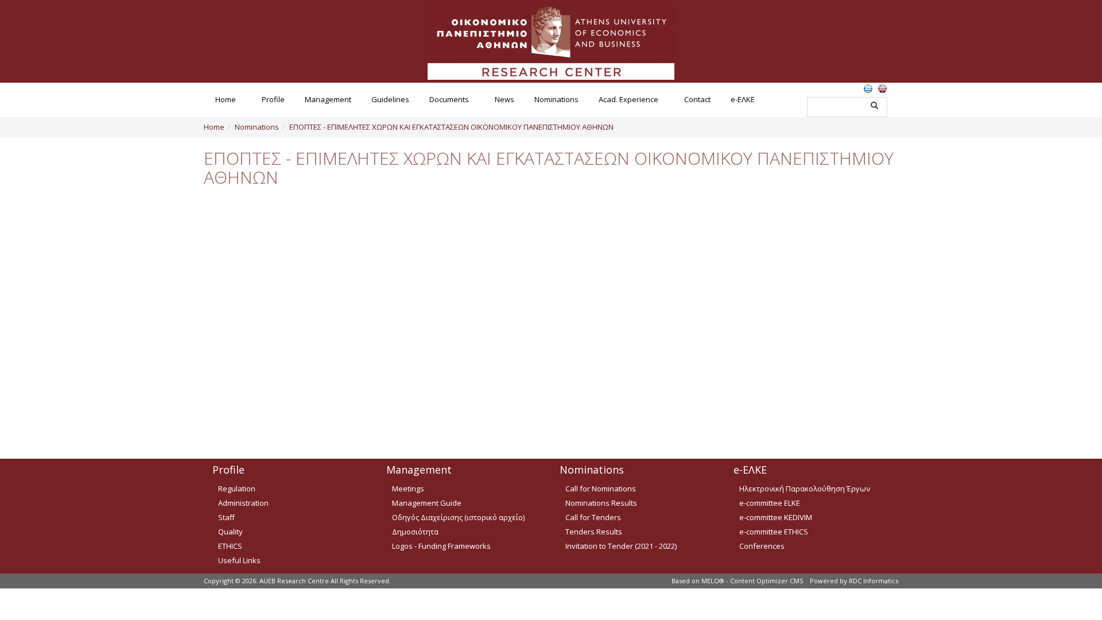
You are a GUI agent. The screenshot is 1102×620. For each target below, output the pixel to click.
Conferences (762, 546)
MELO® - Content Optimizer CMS (752, 580)
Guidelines (390, 99)
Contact (697, 99)
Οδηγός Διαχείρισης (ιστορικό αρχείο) (458, 517)
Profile (273, 99)
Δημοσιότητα (415, 531)
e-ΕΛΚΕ (743, 99)
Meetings (408, 488)
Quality (230, 531)
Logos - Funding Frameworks (441, 546)
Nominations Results (601, 503)
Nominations (556, 99)
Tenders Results (593, 531)
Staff (226, 517)
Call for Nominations (600, 488)
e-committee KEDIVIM (775, 517)
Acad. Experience (628, 99)
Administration (243, 503)
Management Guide (426, 503)
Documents (449, 99)
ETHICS (230, 546)
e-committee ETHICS (773, 531)
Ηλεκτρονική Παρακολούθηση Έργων (804, 488)
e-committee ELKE (769, 503)
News (504, 99)
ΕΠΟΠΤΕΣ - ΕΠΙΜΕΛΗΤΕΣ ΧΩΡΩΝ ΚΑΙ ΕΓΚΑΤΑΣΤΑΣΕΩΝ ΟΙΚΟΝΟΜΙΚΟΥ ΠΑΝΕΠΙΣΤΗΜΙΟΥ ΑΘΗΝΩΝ (451, 127)
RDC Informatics (873, 580)
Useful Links (239, 560)
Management (328, 99)
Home (225, 99)
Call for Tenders (593, 517)
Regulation (236, 488)
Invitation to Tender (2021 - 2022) (621, 546)
